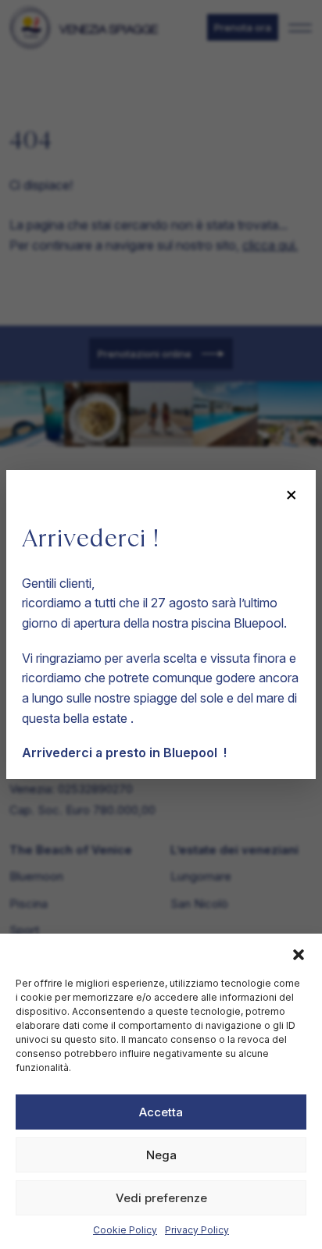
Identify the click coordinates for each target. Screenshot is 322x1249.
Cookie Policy (125, 1230)
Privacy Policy (197, 1230)
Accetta (161, 1112)
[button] (298, 953)
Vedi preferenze (161, 1197)
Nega (161, 1155)
